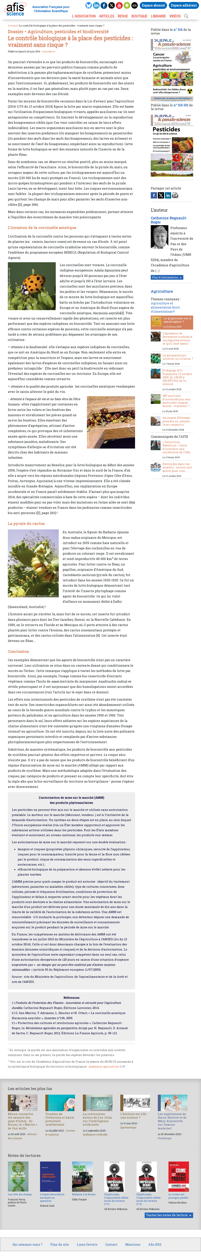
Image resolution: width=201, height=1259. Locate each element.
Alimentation (161, 311)
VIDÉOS (175, 16)
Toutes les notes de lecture (167, 1215)
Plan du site (59, 1244)
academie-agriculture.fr (105, 1066)
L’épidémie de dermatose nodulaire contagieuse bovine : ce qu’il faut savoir (177, 338)
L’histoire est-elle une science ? (133, 1115)
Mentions (132, 1244)
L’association (84, 16)
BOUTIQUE (139, 16)
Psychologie (164, 1138)
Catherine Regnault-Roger (169, 220)
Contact (111, 1244)
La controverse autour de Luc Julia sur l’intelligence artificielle (97, 1119)
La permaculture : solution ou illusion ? (178, 356)
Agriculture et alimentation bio (164, 305)
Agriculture (48, 51)
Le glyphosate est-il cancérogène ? (178, 319)
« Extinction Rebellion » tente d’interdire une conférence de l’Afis (176, 447)
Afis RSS (154, 1244)
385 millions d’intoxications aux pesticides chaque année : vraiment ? (176, 401)
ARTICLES (106, 16)
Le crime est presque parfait (178, 1196)
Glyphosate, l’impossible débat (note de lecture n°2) (148, 1199)
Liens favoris (87, 1244)
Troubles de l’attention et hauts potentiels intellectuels (59, 1119)
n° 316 (178, 29)
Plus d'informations (165, 277)
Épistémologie (128, 1127)
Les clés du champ (20, 1194)
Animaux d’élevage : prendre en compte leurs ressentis (177, 421)
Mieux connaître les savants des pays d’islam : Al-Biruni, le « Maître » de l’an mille (22, 1121)
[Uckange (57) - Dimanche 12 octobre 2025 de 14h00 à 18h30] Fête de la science (177, 377)
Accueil (12, 25)
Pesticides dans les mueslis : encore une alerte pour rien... (177, 467)
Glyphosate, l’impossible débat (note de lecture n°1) (116, 1199)
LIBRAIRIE (158, 16)
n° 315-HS (181, 105)
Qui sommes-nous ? (27, 1244)
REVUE (123, 16)
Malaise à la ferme (84, 1194)
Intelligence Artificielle (95, 1134)
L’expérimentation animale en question (52, 1198)
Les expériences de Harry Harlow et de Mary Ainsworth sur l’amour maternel (172, 1121)
